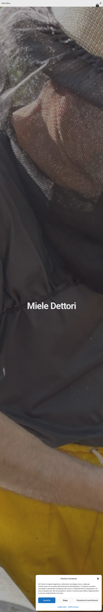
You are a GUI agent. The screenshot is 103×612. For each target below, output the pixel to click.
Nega (65, 600)
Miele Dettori (51, 306)
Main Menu (6, 3)
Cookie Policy (62, 607)
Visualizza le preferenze (87, 600)
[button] (98, 578)
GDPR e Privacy (73, 607)
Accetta (46, 600)
